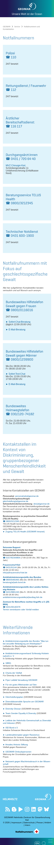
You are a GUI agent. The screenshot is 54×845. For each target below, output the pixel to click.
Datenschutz (29, 822)
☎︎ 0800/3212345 (11, 521)
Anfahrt (47, 822)
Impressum (16, 822)
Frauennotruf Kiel (11, 565)
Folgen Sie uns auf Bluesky (46, 809)
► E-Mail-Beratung (15, 329)
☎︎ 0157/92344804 (11, 558)
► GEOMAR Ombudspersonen (17, 752)
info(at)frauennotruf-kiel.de (15, 572)
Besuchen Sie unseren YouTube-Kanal (20, 809)
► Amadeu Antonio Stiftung (15, 744)
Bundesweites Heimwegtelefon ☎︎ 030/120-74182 (20, 410)
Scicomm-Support (11, 547)
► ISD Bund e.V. (10, 727)
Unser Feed (7, 809)
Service (17, 27)
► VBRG (7, 663)
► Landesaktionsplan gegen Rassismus (21, 735)
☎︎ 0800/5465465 (11, 580)
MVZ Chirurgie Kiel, (16, 165)
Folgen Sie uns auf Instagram (27, 809)
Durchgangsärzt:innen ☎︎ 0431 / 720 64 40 (22, 156)
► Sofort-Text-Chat (15, 374)
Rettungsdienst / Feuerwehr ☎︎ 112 (26, 87)
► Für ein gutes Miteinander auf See (20, 684)
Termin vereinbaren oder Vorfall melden (21, 609)
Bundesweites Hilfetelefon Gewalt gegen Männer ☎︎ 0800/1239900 (24, 355)
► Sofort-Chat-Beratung (18, 322)
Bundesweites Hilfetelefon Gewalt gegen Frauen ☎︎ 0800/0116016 (24, 306)
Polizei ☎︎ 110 (11, 55)
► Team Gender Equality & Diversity (20, 713)
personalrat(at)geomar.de (27, 496)
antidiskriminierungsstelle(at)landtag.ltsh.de (22, 597)
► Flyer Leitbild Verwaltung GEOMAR (20, 680)
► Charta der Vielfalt (12, 673)
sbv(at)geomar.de (41, 504)
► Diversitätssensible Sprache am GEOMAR (23, 701)
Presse (39, 822)
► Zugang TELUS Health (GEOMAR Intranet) (24, 531)
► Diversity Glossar (12, 709)
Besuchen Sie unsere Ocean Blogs (14, 809)
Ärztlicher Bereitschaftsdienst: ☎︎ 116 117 (20, 122)
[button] (50, 841)
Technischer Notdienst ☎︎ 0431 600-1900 (22, 233)
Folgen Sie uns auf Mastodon (39, 809)
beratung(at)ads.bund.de (14, 582)
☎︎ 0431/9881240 (11, 592)
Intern (27, 825)
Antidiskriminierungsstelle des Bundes (22, 577)
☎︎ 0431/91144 (10, 567)
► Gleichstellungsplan (13, 697)
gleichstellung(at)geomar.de (15, 501)
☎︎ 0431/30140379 (11, 607)
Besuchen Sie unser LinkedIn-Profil (33, 809)
